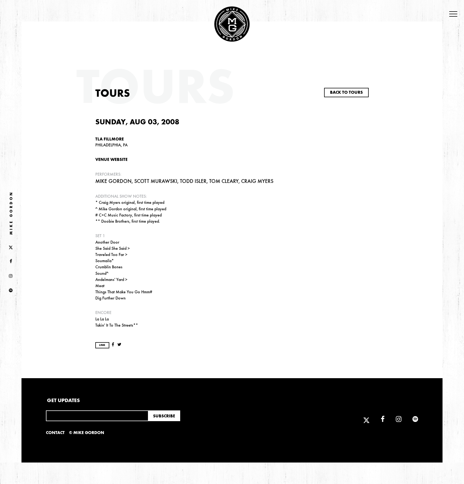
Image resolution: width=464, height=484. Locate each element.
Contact (55, 432)
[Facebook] (10, 261)
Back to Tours (346, 92)
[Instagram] (10, 276)
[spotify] (10, 290)
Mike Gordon (11, 213)
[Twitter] (10, 247)
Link (102, 345)
